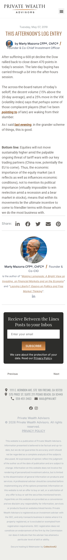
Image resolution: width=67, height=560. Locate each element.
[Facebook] (31, 408)
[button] (61, 11)
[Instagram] (36, 408)
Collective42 (50, 546)
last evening (22, 124)
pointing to (9, 112)
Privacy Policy (43, 358)
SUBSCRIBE (34, 346)
